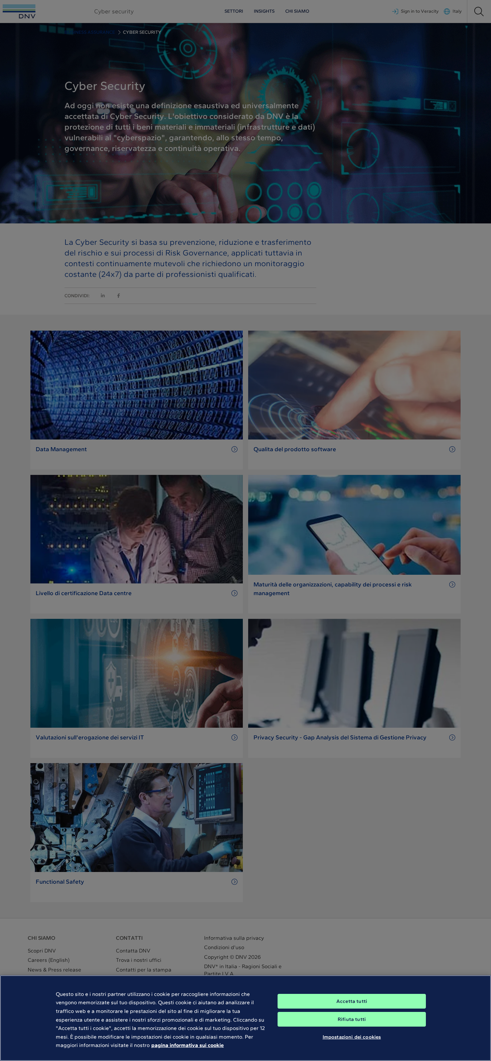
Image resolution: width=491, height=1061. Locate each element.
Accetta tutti (351, 1001)
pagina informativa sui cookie (187, 1045)
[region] (245, 1018)
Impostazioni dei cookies (352, 1037)
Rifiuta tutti (352, 1019)
